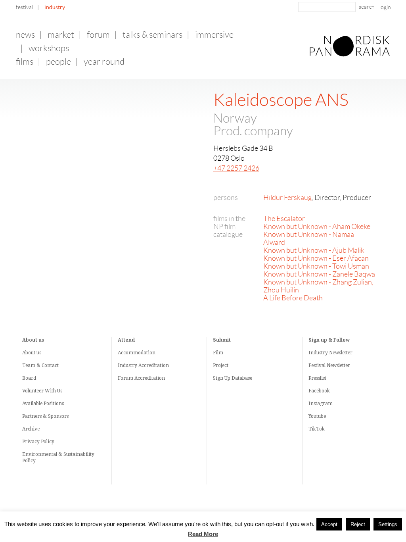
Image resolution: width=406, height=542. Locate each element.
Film (218, 353)
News (25, 35)
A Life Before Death (293, 298)
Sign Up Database (232, 378)
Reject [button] (357, 524)
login (385, 7)
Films (24, 62)
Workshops (49, 48)
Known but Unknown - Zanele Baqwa (319, 274)
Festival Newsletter (329, 365)
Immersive (214, 35)
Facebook (319, 391)
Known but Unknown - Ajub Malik (313, 250)
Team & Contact (40, 365)
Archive (31, 429)
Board (29, 378)
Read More (203, 534)
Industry (54, 7)
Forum (98, 35)
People (58, 62)
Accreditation (153, 365)
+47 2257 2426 (236, 168)
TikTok (316, 429)
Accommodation (136, 353)
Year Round (104, 62)
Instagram (320, 403)
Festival (24, 7)
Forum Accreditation (141, 378)
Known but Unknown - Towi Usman (316, 266)
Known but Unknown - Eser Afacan (316, 258)
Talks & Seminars (152, 35)
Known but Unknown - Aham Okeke (316, 227)
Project (220, 365)
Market (61, 35)
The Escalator (284, 219)
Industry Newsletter (330, 353)
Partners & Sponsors (45, 416)
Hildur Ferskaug (287, 198)
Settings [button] (387, 524)
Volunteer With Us (42, 391)
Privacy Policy (38, 441)
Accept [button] (329, 524)
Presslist (317, 378)
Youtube (317, 416)
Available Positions (43, 403)
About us (31, 353)
